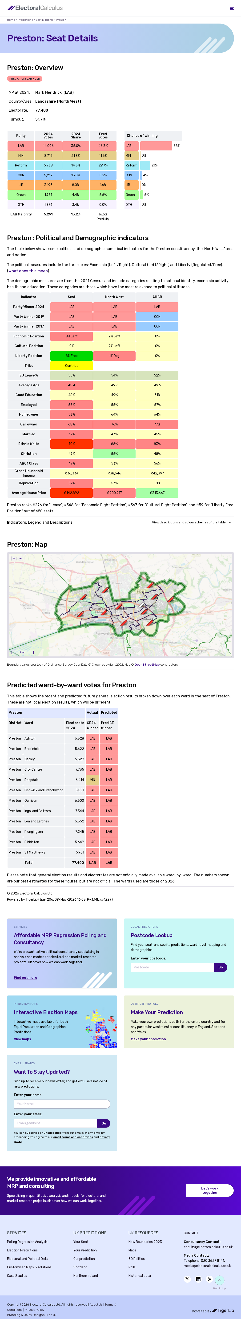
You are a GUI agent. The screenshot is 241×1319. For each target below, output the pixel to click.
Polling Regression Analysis (27, 1242)
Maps (132, 1250)
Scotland (80, 1267)
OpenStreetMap (147, 664)
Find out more (25, 978)
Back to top (219, 1288)
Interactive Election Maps (46, 1012)
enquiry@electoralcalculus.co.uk (208, 1247)
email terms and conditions (73, 1137)
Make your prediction (148, 1039)
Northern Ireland (85, 1276)
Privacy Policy (34, 1309)
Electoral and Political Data (27, 1259)
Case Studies (17, 1276)
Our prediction (84, 1259)
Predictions (25, 19)
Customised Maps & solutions (29, 1267)
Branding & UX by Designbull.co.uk (31, 1315)
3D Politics (137, 1259)
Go (220, 967)
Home (11, 19)
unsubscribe (53, 1132)
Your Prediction (85, 1250)
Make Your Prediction (157, 1012)
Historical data (140, 1276)
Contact (191, 1233)
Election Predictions (22, 1250)
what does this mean (28, 271)
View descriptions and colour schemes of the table (189, 522)
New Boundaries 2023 (145, 1242)
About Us (96, 1304)
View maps (22, 1039)
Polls (132, 1267)
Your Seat (80, 1242)
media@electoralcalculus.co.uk (207, 1266)
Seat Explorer (44, 19)
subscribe (32, 1132)
